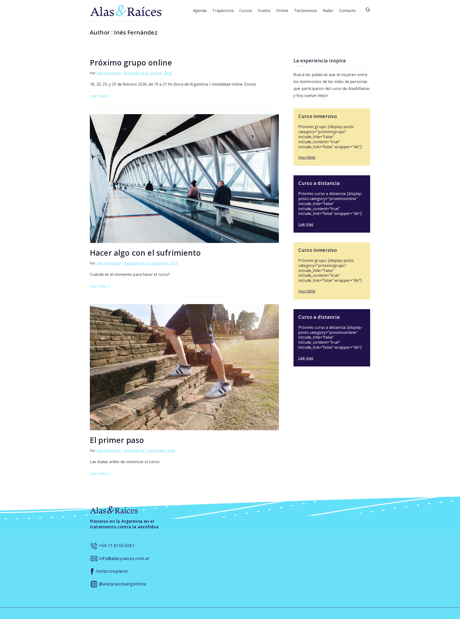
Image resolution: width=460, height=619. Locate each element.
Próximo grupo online (131, 62)
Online (282, 10)
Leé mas (305, 224)
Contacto (347, 10)
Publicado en (148, 73)
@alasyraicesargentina (122, 584)
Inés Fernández (109, 73)
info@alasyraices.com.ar (124, 558)
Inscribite (307, 157)
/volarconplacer (111, 571)
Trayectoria (223, 10)
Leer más (98, 96)
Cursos (245, 10)
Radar (328, 10)
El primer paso (117, 440)
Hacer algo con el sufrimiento (145, 253)
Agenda (200, 10)
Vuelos (264, 10)
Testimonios (305, 10)
